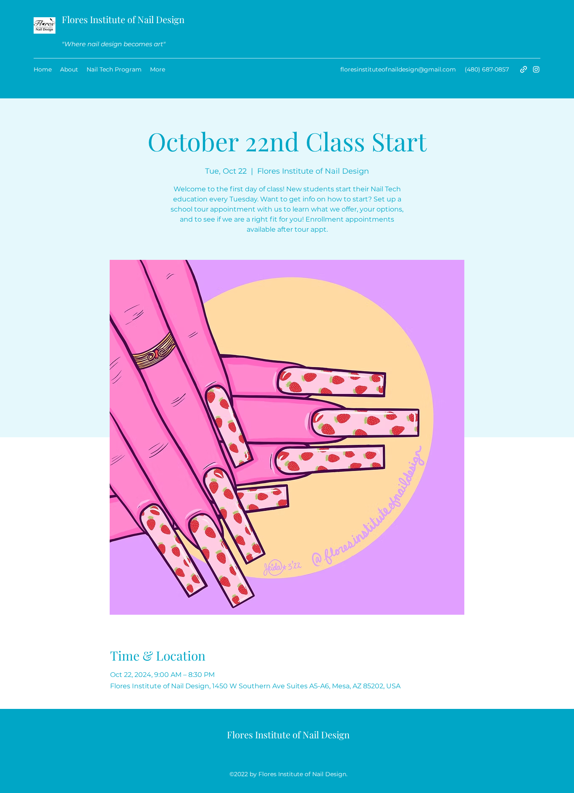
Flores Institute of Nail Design (123, 19)
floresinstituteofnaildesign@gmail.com (398, 69)
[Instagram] (536, 69)
